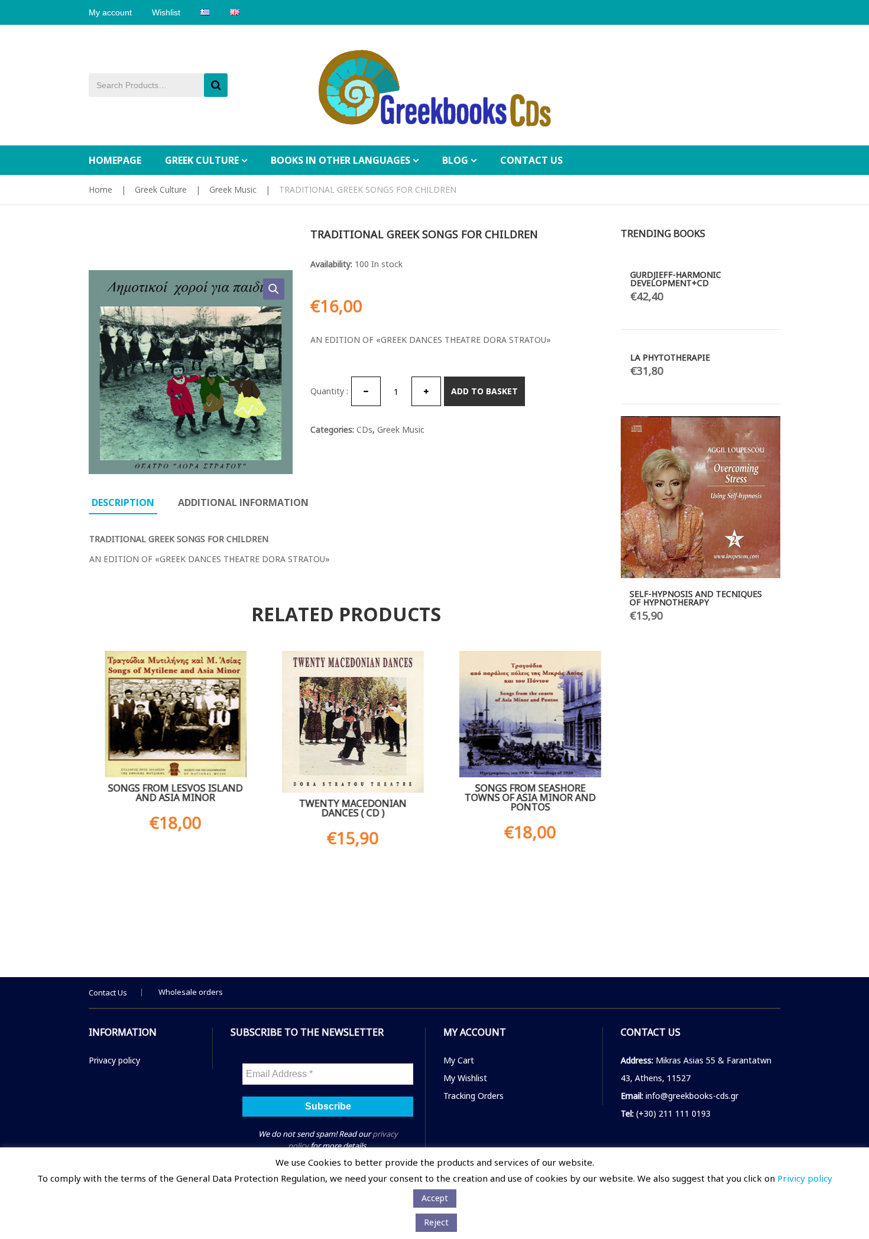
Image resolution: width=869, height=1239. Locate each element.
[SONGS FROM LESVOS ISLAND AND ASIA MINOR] (168, 714)
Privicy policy (804, 1178)
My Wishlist (465, 1078)
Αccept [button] (434, 1198)
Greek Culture (161, 189)
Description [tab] (123, 502)
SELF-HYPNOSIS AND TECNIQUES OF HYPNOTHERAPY (696, 598)
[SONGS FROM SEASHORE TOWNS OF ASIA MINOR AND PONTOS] (523, 714)
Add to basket (484, 391)
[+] (426, 391)
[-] (366, 391)
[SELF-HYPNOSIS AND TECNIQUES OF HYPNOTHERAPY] (700, 497)
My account (110, 12)
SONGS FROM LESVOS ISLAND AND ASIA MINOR (168, 792)
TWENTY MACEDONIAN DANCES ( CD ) (346, 808)
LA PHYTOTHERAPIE (670, 357)
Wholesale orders (190, 992)
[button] (273, 289)
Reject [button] (436, 1222)
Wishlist (166, 12)
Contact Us (108, 992)
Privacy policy (114, 1060)
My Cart (458, 1060)
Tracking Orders (473, 1095)
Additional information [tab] (243, 502)
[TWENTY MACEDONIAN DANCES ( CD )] (346, 722)
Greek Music (233, 189)
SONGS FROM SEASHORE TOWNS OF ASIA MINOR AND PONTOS (523, 797)
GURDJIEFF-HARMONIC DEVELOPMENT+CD (675, 278)
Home (100, 189)
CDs (364, 429)
